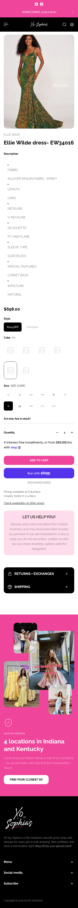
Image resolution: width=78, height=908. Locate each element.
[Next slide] (72, 12)
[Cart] (72, 24)
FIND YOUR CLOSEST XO (26, 779)
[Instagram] (36, 4)
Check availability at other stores (24, 503)
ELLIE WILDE (12, 134)
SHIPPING (22, 587)
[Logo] (39, 24)
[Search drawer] (64, 24)
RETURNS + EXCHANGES (34, 574)
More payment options (39, 482)
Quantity (9, 432)
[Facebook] (41, 4)
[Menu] (6, 24)
